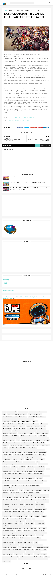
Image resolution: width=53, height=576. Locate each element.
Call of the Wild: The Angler (19, 430)
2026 (9, 414)
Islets (14, 483)
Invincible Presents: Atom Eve (30, 480)
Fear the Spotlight (7, 461)
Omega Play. (14, 504)
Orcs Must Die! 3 (29, 504)
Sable (31, 516)
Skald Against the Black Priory (10, 521)
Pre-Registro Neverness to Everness (18, 176)
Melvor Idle (18, 495)
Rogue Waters (26, 514)
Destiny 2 (12, 447)
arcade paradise (22, 416)
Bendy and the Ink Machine (9, 423)
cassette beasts (22, 433)
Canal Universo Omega (43, 430)
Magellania (5, 492)
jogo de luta (6, 485)
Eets (4, 457)
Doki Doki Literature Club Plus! (30, 452)
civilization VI (13, 438)
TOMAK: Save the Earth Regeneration (34, 544)
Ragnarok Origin (7, 511)
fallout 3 (42, 459)
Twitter (5, 283)
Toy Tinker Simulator (16, 549)
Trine (32, 549)
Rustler (25, 516)
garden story (6, 466)
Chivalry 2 (22, 435)
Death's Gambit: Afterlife (38, 442)
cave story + (6, 435)
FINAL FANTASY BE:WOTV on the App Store (17, 120)
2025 (4, 414)
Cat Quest (38, 433)
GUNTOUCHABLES (38, 471)
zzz (9, 561)
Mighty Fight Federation (32, 495)
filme (38, 461)
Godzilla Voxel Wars (40, 468)
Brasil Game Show (7, 428)
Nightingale (45, 499)
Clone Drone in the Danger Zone (40, 438)
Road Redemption (17, 514)
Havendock (29, 473)
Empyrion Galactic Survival (13, 457)
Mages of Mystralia (14, 492)
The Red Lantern (28, 540)
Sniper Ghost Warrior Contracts (10, 523)
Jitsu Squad (39, 483)
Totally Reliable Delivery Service (41, 547)
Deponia (5, 447)
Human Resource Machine (43, 476)
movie (39, 497)
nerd (23, 499)
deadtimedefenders (26, 442)
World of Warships (23, 559)
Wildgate (47, 556)
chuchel (29, 435)
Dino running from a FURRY (23, 449)
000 (4, 411)
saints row (37, 516)
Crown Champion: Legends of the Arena (31, 440)
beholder (35, 421)
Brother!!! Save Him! (32, 428)
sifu (33, 518)
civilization (5, 438)
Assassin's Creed (7, 419)
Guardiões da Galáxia (27, 471)
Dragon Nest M (29, 454)
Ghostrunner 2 (31, 466)
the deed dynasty (30, 535)
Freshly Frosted (27, 464)
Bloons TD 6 (6, 426)
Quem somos (23, 509)
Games (34, 464)
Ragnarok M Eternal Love (40, 509)
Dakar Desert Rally (7, 442)
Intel (14, 480)
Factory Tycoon (29, 459)
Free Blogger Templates (17, 574)
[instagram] (43, 574)
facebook (47, 145)
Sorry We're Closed (40, 523)
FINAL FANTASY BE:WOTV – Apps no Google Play (21, 117)
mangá (37, 492)
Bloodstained (44, 423)
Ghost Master (15, 466)
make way (31, 492)
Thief (36, 542)
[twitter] (48, 574)
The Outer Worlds (36, 537)
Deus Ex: (34, 447)
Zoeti (4, 561)
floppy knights (18, 464)
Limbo (21, 490)
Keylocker (46, 487)
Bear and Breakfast (26, 421)
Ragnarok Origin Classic (18, 511)
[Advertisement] (26, 205)
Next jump (38, 499)
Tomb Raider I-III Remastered (9, 547)
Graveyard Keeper (7, 471)
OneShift (21, 504)
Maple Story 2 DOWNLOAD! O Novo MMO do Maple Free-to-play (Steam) (27, 182)
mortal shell (33, 497)
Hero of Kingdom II (38, 473)
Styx (17, 525)
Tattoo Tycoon (27, 530)
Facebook (6, 278)
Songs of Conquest (29, 523)
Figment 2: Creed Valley (29, 461)
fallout (36, 459)
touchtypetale (6, 549)
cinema (35, 435)
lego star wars (13, 490)
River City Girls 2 (6, 514)
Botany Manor (30, 426)
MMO (41, 495)
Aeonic (30, 414)
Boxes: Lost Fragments (40, 426)
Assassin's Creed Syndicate (19, 419)
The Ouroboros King (25, 537)
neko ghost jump (15, 499)
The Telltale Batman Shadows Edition (24, 542)
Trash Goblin (26, 549)
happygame (22, 473)
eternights (15, 459)
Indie (23, 478)
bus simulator (42, 428)
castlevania (30, 433)
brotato (24, 428)
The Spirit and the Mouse (40, 540)
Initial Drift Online (7, 480)
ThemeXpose (9, 574)
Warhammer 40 (14, 556)
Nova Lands (24, 502)
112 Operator (32, 411)
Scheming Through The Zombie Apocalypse (20, 518)
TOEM (22, 544)
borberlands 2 (14, 426)
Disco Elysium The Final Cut (38, 449)
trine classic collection (41, 549)
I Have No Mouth (16, 478)
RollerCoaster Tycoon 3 (37, 514)
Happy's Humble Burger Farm (10, 473)
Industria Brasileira (30, 478)
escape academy (7, 459)
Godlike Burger (30, 468)
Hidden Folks (6, 476)
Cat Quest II (45, 433)
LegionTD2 (5, 490)
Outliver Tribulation (39, 504)
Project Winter (6, 509)
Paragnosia (22, 506)
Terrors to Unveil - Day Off (38, 530)
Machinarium (46, 490)
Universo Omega (7, 285)
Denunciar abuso (8, 290)
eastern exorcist (41, 454)
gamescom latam (43, 464)
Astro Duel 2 (30, 419)
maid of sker (24, 492)
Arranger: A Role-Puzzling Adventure (37, 416)
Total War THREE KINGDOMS (25, 547)
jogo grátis (14, 485)
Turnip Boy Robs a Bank (8, 551)
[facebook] (50, 574)
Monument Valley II (7, 497)
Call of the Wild (6, 430)
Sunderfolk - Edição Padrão (30, 528)
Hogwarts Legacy (31, 476)
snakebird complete (38, 521)
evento (21, 459)
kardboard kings (38, 487)
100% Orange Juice (23, 411)
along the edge (37, 414)
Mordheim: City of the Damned (21, 497)
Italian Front (20, 483)
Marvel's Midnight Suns (8, 495)
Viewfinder (43, 554)
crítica (17, 440)
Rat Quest (28, 511)
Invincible (19, 480)
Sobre (20, 523)
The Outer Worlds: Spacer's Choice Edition (12, 540)
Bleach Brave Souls (26, 423)
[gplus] (45, 574)
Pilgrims (32, 506)
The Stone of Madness (8, 542)
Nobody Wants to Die (8, 502)
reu (42, 511)
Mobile (46, 495)
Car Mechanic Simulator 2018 (9, 433)
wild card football (38, 556)
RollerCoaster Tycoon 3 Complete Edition (12, 516)
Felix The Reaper (17, 461)
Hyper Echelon (6, 478)
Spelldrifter (5, 525)
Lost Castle (38, 490)
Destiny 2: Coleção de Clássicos (23, 447)
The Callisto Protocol (28, 533)
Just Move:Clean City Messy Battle (24, 487)
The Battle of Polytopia (8, 533)
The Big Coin (19, 533)
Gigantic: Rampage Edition (9, 468)
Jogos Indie (21, 485)
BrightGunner (17, 428)
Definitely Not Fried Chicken (24, 445)
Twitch (5, 282)
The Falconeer (40, 535)
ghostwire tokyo (40, 466)
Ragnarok (30, 509)
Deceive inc (13, 445)
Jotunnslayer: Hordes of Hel (32, 485)
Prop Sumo (14, 509)
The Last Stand (6, 537)
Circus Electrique (42, 435)
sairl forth (44, 516)
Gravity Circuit (17, 471)
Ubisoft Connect (36, 551)
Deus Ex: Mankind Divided (9, 449)
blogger (38, 145)
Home (5, 10)
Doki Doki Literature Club (15, 452)
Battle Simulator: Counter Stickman (11, 421)
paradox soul (15, 506)
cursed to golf (45, 440)
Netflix (27, 499)
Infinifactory (39, 478)
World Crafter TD (12, 559)
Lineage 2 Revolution (29, 490)
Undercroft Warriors (7, 554)
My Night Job (6, 499)
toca (17, 544)
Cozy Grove (11, 440)
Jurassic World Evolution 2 (9, 487)
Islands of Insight (7, 483)
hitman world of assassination (18, 476)
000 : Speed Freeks (11, 411)
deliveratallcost (45, 445)
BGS (19, 423)
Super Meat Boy (42, 528)
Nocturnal (17, 502)
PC (28, 506)
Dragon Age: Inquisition (19, 454)
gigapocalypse (21, 468)
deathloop (5, 445)
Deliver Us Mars (36, 445)
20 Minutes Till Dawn (41, 411)
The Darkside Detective (40, 533)
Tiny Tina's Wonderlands (8, 544)
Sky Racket (21, 521)
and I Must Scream (7, 416)
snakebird (28, 521)
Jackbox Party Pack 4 (30, 483)
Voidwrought (6, 556)
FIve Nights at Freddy (8, 464)
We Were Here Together (26, 556)
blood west (35, 423)
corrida (5, 440)
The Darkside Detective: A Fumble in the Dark (13, 535)
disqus (42, 145)
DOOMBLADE (42, 452)
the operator (15, 537)
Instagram (6, 279)
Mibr (24, 495)
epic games (38, 457)
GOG (48, 468)
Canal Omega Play (31, 430)
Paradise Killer (6, 506)
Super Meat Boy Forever (8, 530)
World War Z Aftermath (42, 559)
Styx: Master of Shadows (25, 525)
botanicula (21, 426)
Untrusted (37, 554)
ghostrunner (22, 466)
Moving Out (45, 497)
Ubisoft (28, 551)
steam (12, 525)
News (32, 499)
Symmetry (19, 530)
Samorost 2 (5, 518)
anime (15, 416)
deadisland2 (17, 442)
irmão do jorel (42, 480)
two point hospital (20, 551)
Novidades (31, 502)
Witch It (5, 559)
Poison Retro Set (40, 506)
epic (33, 457)
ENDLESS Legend (26, 457)
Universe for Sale (18, 554)
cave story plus (14, 435)
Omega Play (6, 280)
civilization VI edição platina (24, 438)
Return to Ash (36, 511)
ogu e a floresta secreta (42, 502)
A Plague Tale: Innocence (20, 414)
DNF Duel (5, 452)
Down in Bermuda (7, 454)
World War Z (32, 559)
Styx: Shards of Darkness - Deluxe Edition (12, 528)
